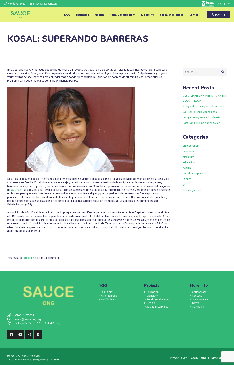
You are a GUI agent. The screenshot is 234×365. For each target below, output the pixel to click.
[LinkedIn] (38, 334)
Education (152, 292)
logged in (29, 257)
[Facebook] (11, 334)
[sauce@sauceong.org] (11, 319)
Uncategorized (192, 190)
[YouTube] (20, 334)
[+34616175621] (11, 315)
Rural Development (158, 299)
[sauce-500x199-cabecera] (20, 14)
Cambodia (198, 306)
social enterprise (193, 173)
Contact (197, 295)
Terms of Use (218, 357)
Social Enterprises (157, 306)
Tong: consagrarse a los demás (201, 117)
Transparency (200, 299)
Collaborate (199, 292)
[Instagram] (29, 334)
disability (188, 157)
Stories (187, 179)
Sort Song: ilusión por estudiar (201, 123)
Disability (152, 295)
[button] (224, 4)
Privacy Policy (178, 357)
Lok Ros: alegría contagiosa (200, 112)
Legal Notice (199, 357)
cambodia (189, 151)
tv (184, 184)
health (187, 168)
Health (150, 303)
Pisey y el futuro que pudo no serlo (204, 106)
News (195, 303)
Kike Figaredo (109, 295)
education (189, 162)
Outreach (16, 189)
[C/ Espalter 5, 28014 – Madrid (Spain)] (11, 323)
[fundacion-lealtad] (207, 4)
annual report (191, 145)
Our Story (106, 292)
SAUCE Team (108, 299)
